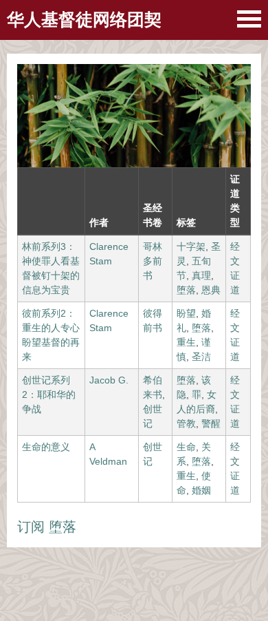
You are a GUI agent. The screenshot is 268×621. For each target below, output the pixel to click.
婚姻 (201, 490)
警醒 (211, 423)
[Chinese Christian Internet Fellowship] (249, 19)
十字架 (191, 246)
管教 (186, 423)
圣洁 (201, 356)
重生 (186, 342)
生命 (186, 446)
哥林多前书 (152, 261)
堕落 (186, 289)
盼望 (186, 313)
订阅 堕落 (46, 526)
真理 (201, 275)
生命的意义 (46, 446)
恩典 (211, 289)
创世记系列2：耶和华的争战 (49, 394)
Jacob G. (109, 380)
